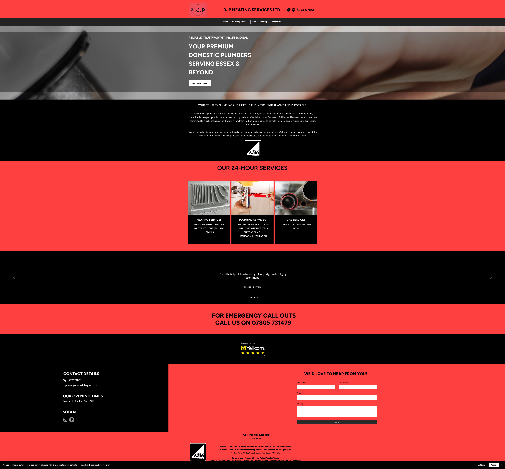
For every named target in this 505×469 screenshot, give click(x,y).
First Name (301, 382)
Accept (493, 464)
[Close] (501, 465)
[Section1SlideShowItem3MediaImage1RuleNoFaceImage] (254, 297)
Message (300, 404)
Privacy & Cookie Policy (254, 458)
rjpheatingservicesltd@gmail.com (80, 385)
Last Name (343, 382)
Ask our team (255, 135)
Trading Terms (272, 458)
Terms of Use (237, 458)
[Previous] (14, 277)
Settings (481, 464)
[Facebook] (289, 10)
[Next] (491, 277)
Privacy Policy (104, 464)
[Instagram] (293, 10)
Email (299, 393)
